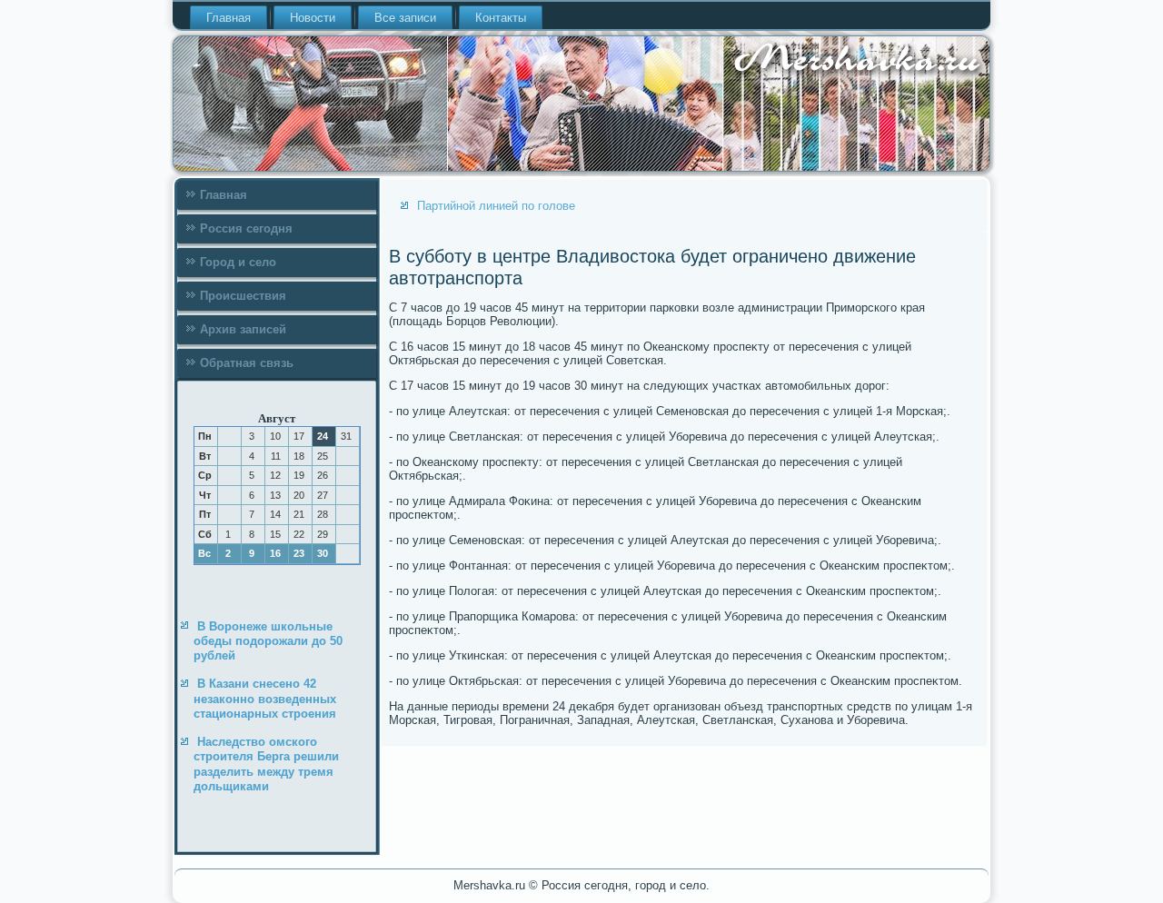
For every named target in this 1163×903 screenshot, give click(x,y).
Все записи (405, 18)
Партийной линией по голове (496, 206)
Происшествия (243, 296)
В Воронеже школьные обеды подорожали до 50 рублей (268, 641)
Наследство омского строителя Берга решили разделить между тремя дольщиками (266, 764)
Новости (312, 18)
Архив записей (243, 329)
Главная (228, 18)
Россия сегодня (246, 228)
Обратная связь (246, 363)
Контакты (500, 18)
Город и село (238, 262)
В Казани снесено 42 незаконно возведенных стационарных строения (265, 698)
